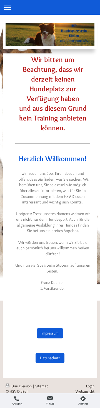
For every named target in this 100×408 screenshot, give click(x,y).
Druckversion (21, 386)
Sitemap (41, 386)
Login (90, 386)
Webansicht (85, 391)
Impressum (50, 333)
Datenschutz (50, 357)
